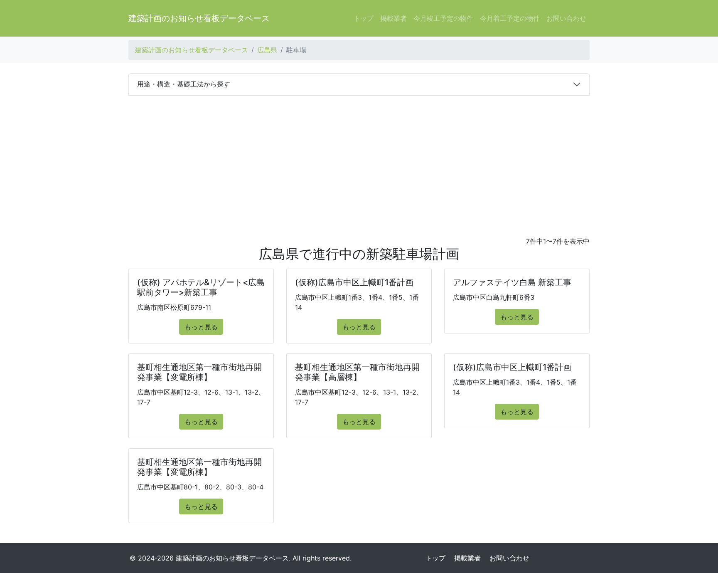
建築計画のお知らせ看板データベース (199, 18)
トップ (364, 18)
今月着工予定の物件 (510, 18)
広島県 (267, 50)
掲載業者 (393, 18)
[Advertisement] (359, 158)
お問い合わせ (566, 18)
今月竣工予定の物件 (443, 18)
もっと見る (201, 327)
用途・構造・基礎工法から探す (183, 84)
